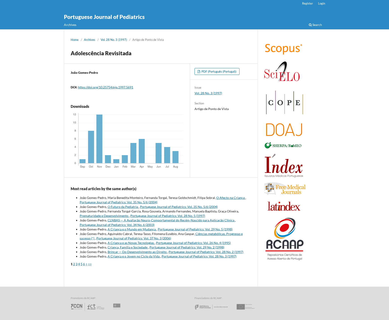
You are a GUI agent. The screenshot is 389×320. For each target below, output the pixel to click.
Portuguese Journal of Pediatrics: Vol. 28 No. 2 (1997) (206, 252)
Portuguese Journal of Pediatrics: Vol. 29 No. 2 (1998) (186, 247)
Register (307, 3)
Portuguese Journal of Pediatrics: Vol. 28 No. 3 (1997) (199, 256)
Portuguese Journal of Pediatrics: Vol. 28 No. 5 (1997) (167, 216)
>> (90, 264)
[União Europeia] (249, 311)
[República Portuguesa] (214, 311)
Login (321, 3)
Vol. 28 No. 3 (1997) (114, 39)
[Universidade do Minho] (117, 311)
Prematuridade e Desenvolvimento (104, 216)
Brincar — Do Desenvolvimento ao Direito (137, 252)
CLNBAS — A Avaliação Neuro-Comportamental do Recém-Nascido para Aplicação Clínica (171, 220)
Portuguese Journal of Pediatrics (104, 17)
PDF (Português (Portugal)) (218, 71)
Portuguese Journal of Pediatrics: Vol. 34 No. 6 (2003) (117, 225)
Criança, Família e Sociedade (128, 247)
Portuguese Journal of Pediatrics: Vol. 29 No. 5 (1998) (195, 229)
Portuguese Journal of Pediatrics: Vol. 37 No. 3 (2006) (133, 238)
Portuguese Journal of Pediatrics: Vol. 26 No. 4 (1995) (193, 243)
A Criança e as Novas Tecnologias (131, 243)
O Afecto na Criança (230, 198)
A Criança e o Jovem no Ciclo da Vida (134, 256)
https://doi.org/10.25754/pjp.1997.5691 (105, 87)
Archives (70, 25)
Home (75, 39)
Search (317, 25)
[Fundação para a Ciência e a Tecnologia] (88, 311)
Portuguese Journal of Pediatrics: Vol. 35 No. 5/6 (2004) (118, 202)
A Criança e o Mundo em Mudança (132, 229)
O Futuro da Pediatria (123, 207)
